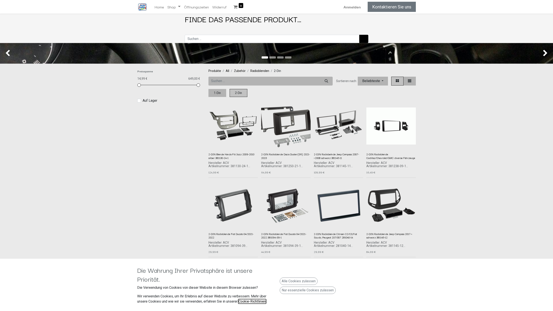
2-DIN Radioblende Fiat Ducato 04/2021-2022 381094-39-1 (283, 235)
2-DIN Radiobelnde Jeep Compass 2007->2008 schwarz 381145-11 (336, 156)
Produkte (214, 71)
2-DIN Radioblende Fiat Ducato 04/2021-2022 (231, 235)
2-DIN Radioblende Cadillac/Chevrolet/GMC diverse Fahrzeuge (390, 156)
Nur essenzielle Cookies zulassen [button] (308, 290)
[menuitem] (159, 7)
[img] (22, 53)
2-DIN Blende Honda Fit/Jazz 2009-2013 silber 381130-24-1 (231, 156)
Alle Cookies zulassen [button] (299, 281)
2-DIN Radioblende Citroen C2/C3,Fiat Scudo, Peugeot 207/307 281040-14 (335, 235)
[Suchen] (363, 39)
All (227, 71)
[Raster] (397, 81)
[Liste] (409, 81)
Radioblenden (259, 71)
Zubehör (240, 71)
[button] (373, 81)
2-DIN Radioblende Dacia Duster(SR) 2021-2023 (285, 156)
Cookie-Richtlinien (252, 301)
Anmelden (352, 7)
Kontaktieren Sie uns (391, 7)
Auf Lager (150, 100)
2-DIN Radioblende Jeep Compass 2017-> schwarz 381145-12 (389, 235)
